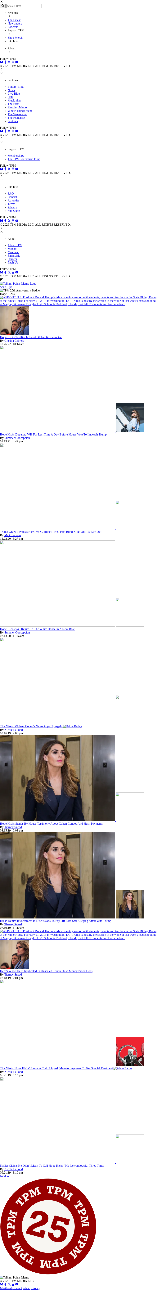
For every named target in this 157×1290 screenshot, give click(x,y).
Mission (12, 248)
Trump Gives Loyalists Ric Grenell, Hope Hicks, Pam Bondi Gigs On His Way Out (50, 531)
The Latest (14, 20)
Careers (12, 259)
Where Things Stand (20, 110)
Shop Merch (15, 37)
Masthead (13, 252)
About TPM (15, 245)
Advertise (13, 200)
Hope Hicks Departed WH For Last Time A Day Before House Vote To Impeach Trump (53, 434)
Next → (5, 1176)
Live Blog (14, 93)
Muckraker (14, 100)
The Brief (13, 104)
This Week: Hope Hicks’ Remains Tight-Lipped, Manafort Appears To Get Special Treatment (57, 1068)
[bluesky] (1, 62)
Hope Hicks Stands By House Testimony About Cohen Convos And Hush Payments (51, 823)
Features (13, 121)
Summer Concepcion (17, 438)
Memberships (16, 155)
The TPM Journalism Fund (24, 159)
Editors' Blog (16, 86)
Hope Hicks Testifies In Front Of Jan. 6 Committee (31, 337)
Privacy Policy (31, 1288)
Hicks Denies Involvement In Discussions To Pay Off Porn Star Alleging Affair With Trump (55, 920)
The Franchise (16, 117)
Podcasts (13, 27)
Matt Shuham (12, 535)
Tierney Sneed (13, 827)
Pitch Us (13, 262)
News (11, 90)
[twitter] (9, 1284)
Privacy (12, 207)
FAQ (11, 193)
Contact (12, 197)
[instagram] (13, 62)
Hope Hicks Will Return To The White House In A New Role (37, 629)
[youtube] (16, 62)
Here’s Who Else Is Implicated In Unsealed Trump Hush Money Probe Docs (46, 971)
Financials (14, 255)
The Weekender (17, 114)
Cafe (10, 97)
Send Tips (6, 287)
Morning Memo (17, 107)
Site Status (14, 210)
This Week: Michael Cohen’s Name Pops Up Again (31, 726)
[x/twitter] (9, 62)
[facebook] (5, 62)
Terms (11, 203)
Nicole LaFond (13, 729)
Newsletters (15, 23)
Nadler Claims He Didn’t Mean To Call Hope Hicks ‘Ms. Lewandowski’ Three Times (52, 1165)
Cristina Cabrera (14, 340)
